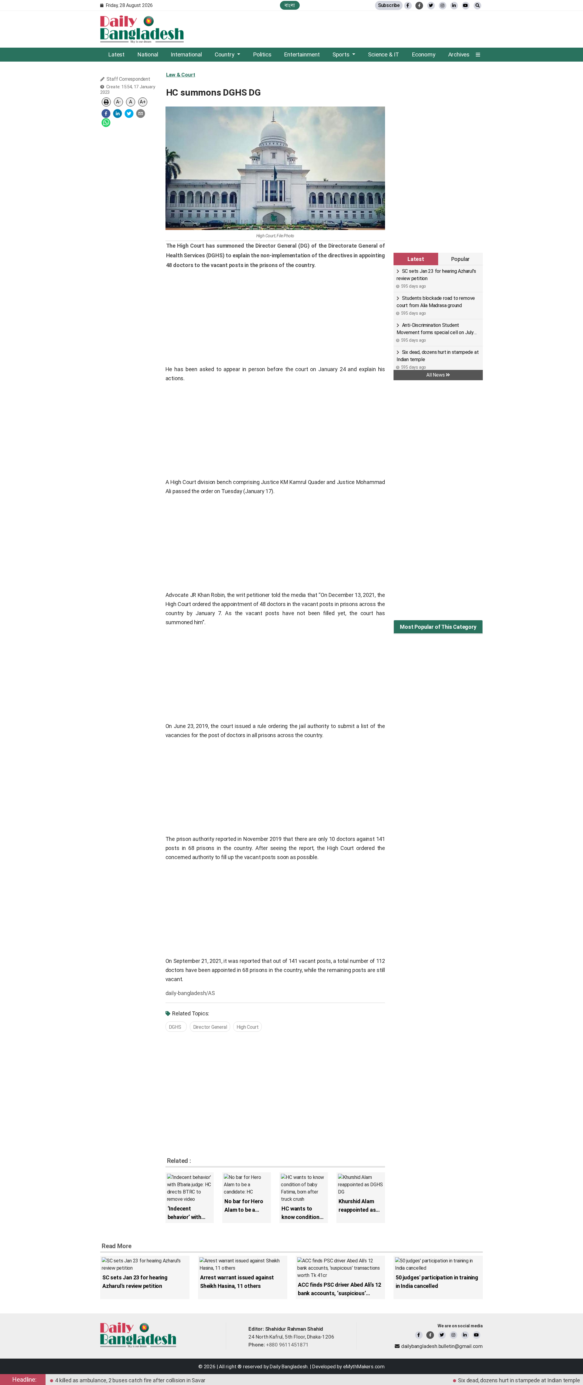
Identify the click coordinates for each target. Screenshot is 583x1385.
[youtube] (476, 1335)
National (147, 54)
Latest (116, 54)
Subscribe (389, 5)
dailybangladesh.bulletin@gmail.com (442, 1346)
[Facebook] (419, 1335)
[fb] (408, 5)
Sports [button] (341, 54)
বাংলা (290, 5)
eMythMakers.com (364, 1366)
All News (436, 375)
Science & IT (383, 54)
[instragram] (442, 5)
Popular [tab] (460, 259)
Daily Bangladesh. (289, 1366)
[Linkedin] (465, 1335)
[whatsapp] (106, 122)
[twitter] (431, 5)
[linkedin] (454, 5)
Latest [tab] (415, 259)
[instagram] (453, 1335)
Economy (423, 54)
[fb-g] (419, 5)
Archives (458, 54)
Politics (262, 54)
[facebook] (106, 113)
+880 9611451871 (278, 1345)
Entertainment (301, 54)
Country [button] (225, 54)
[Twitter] (442, 1335)
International (186, 54)
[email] (140, 113)
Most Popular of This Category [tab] (438, 627)
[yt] (465, 5)
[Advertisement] (128, 223)
